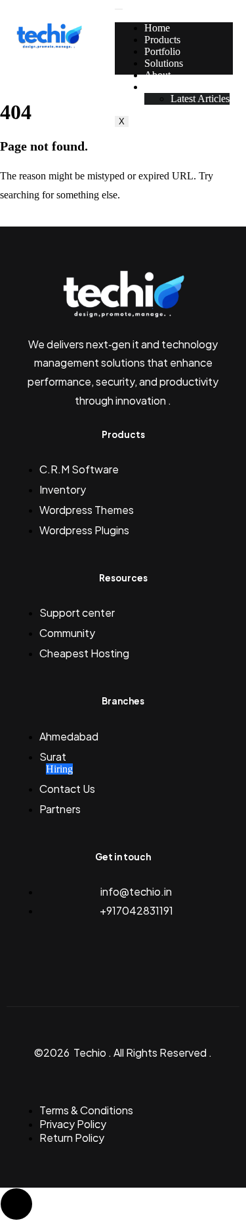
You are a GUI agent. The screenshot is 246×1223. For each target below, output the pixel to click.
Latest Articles (200, 98)
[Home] (49, 46)
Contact (160, 86)
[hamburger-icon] (119, 9)
